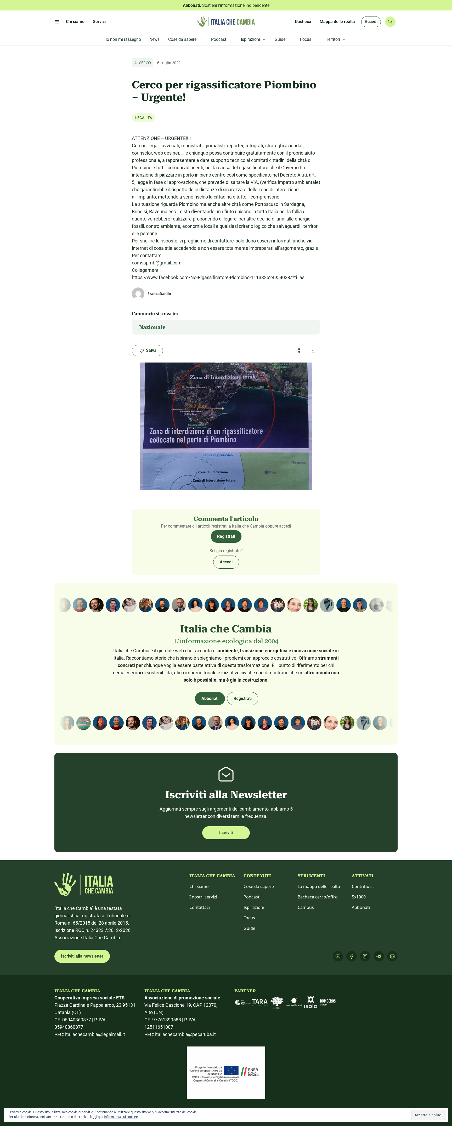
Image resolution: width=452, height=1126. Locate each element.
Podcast (251, 897)
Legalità (143, 118)
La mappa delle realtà (319, 886)
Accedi (371, 21)
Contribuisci (364, 886)
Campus (306, 907)
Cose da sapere (259, 886)
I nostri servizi (203, 897)
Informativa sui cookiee (121, 1116)
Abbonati (209, 698)
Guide (249, 928)
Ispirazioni (254, 907)
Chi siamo (199, 886)
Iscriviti (226, 832)
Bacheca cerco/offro (318, 897)
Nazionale (152, 327)
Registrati (226, 536)
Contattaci (199, 907)
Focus (249, 918)
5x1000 (359, 897)
